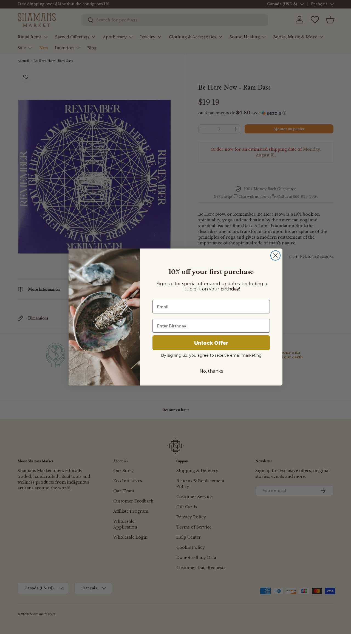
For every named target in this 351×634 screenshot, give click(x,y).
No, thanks (211, 371)
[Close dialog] (275, 255)
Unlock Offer (211, 343)
